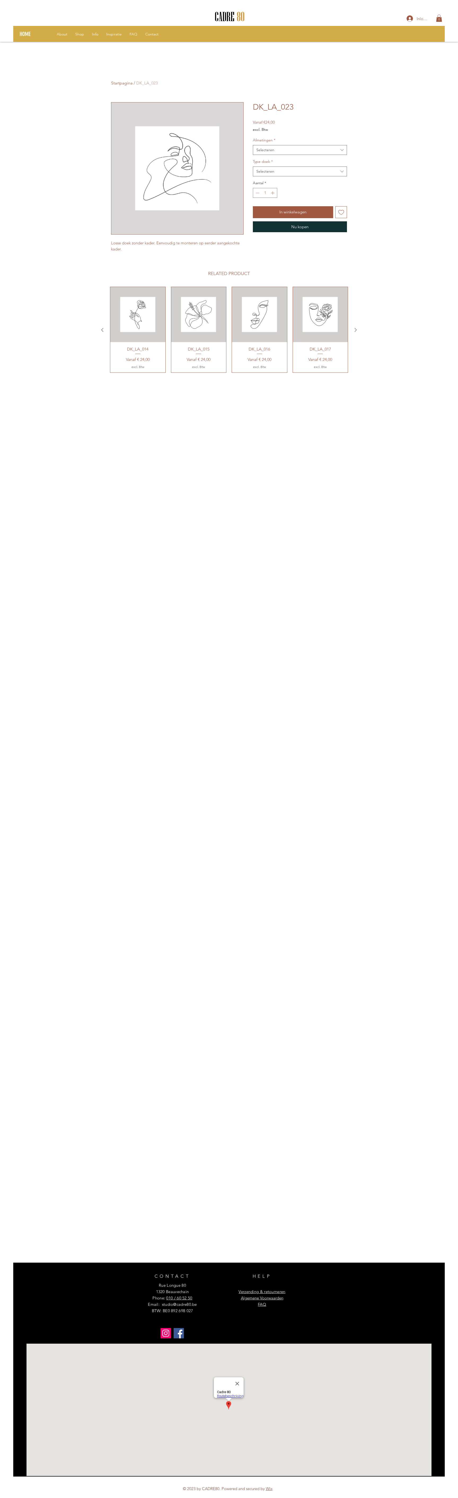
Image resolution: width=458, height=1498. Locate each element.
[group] (229, 329)
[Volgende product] (356, 330)
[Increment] (273, 193)
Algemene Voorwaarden (262, 1297)
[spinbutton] (265, 193)
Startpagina (122, 83)
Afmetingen (264, 140)
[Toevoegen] (341, 212)
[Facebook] (179, 1333)
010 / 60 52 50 (179, 1297)
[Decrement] (257, 193)
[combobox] (300, 150)
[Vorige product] (102, 330)
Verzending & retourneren (262, 1291)
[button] (439, 18)
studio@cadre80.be (179, 1304)
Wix (269, 1488)
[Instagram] (166, 1333)
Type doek (263, 161)
